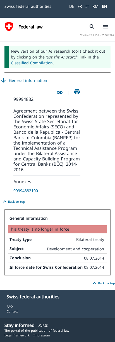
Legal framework (17, 335)
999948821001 (26, 190)
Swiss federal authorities (27, 6)
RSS (43, 325)
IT (87, 6)
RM (95, 6)
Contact (12, 311)
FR (80, 6)
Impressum (41, 335)
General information (23, 80)
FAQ (10, 306)
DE (71, 6)
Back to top (13, 201)
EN (104, 6)
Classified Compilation (32, 62)
